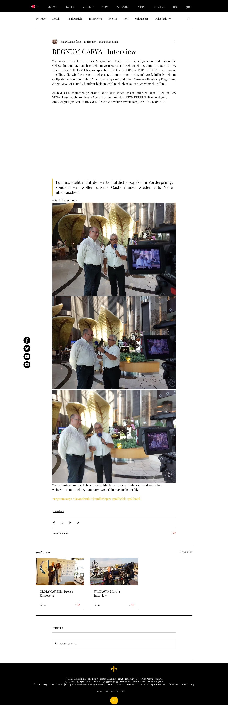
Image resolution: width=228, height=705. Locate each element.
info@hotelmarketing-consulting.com (144, 681)
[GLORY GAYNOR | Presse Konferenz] (60, 571)
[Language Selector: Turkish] (35, 6)
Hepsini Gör (186, 551)
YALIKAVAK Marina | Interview (107, 593)
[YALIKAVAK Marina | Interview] (114, 571)
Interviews (95, 18)
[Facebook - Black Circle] (26, 340)
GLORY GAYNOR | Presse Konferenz (56, 593)
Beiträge (41, 18)
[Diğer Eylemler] (174, 41)
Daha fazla (161, 18)
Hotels (56, 18)
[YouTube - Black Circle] (26, 356)
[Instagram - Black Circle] (26, 364)
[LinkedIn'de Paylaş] (70, 522)
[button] (188, 18)
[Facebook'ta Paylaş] (53, 522)
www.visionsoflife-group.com (89, 684)
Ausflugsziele (74, 18)
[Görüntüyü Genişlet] (114, 249)
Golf (125, 18)
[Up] (114, 700)
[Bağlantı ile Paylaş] (78, 522)
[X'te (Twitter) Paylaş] (62, 522)
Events (112, 18)
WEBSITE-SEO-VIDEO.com (130, 684)
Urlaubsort (141, 18)
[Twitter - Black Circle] (26, 348)
